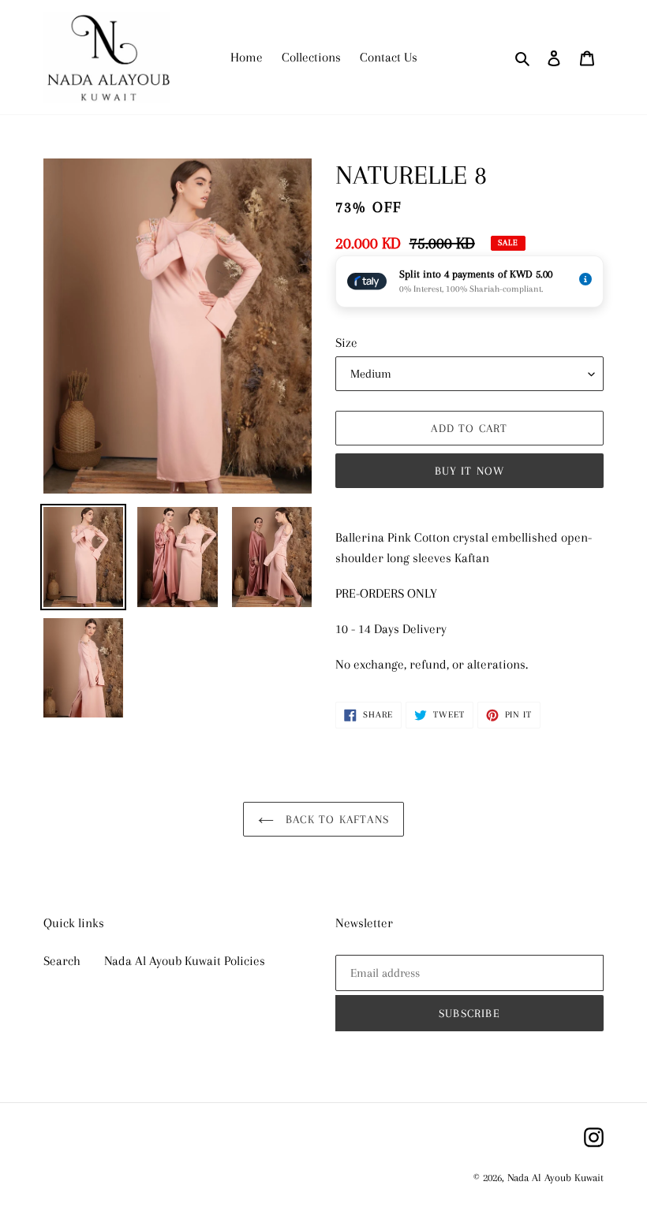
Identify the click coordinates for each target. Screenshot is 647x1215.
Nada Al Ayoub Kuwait (555, 1177)
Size (346, 342)
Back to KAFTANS (335, 819)
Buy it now (470, 470)
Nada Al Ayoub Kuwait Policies (184, 960)
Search (61, 960)
